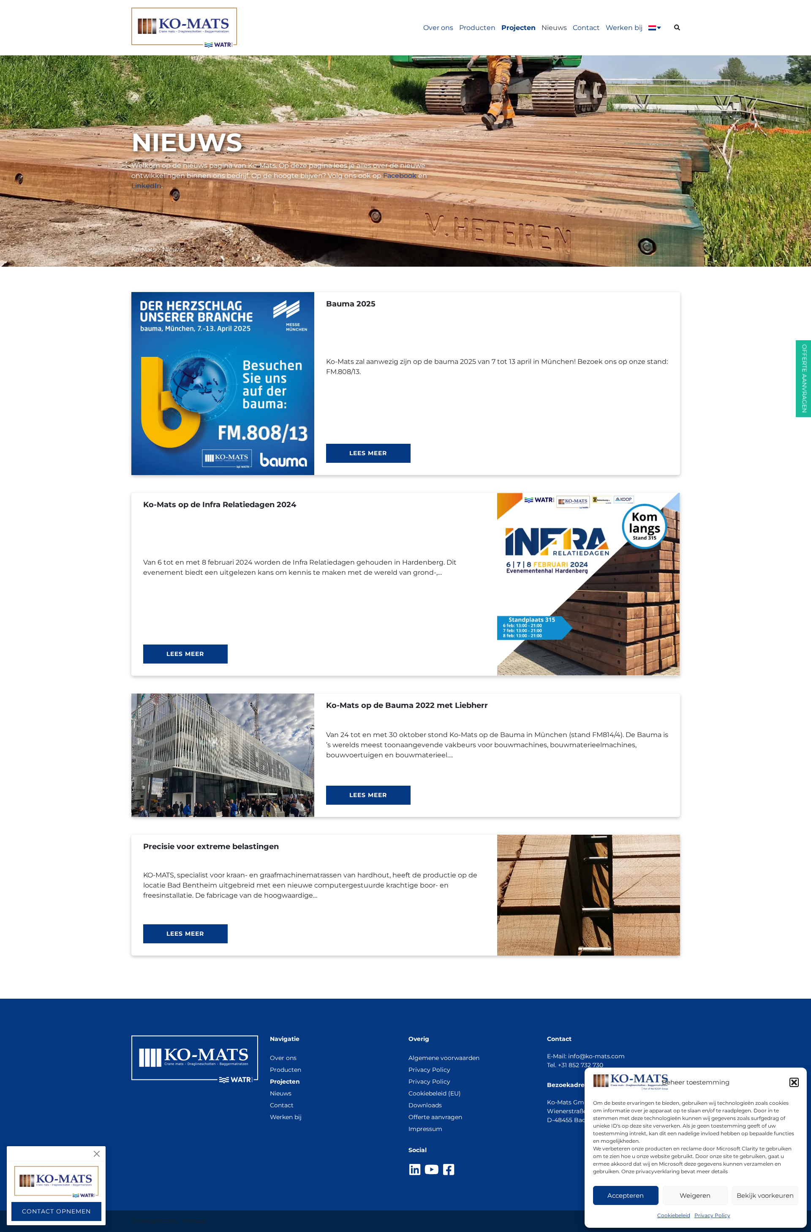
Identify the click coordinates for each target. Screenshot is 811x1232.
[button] (794, 1082)
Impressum (425, 1129)
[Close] (97, 1153)
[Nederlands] (652, 28)
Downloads (425, 1105)
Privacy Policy (712, 1215)
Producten (477, 28)
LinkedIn (146, 186)
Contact (586, 28)
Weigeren (695, 1195)
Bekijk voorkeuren (765, 1195)
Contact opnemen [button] (56, 1211)
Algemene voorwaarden (443, 1058)
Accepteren (625, 1195)
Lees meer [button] (368, 453)
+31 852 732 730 (580, 1065)
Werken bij (624, 28)
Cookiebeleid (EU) (434, 1093)
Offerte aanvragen (435, 1117)
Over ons (438, 28)
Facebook (399, 176)
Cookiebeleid (673, 1215)
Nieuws (554, 28)
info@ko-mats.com (596, 1056)
